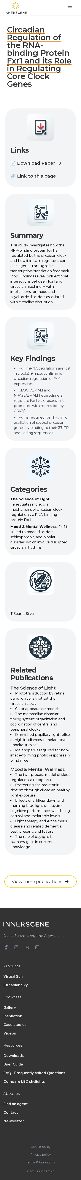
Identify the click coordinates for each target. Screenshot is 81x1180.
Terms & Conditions (40, 1162)
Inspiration (12, 1016)
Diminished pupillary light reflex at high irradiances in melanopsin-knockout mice (40, 740)
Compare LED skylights (24, 1081)
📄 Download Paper (32, 163)
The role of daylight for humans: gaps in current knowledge (32, 842)
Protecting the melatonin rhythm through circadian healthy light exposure (40, 790)
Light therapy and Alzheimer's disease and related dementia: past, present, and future (38, 826)
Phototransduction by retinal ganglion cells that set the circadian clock (37, 698)
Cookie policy (41, 1147)
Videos (9, 1033)
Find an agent (15, 1104)
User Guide (13, 1064)
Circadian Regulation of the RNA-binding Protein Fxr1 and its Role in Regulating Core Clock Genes (39, 57)
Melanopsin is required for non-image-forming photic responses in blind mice (40, 755)
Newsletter (13, 1121)
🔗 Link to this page (33, 176)
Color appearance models (37, 709)
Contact (10, 1112)
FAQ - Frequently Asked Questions (34, 1073)
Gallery (9, 1007)
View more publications (37, 881)
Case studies (15, 1025)
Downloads (13, 1056)
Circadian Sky (15, 985)
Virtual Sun (13, 976)
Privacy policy (40, 1155)
